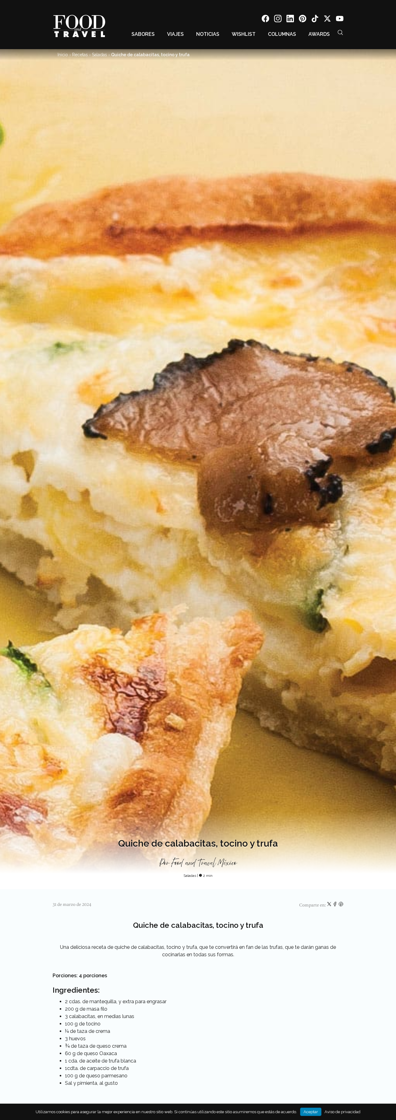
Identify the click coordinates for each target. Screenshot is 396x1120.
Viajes (175, 34)
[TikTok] (315, 19)
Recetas (80, 54)
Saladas (99, 54)
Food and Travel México (204, 863)
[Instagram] (278, 19)
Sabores (143, 34)
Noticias (207, 34)
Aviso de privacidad (342, 1111)
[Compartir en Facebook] (335, 905)
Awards (319, 34)
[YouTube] (339, 19)
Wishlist (244, 34)
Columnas (282, 34)
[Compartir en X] (330, 905)
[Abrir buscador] (340, 32)
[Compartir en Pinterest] (340, 905)
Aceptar (310, 1111)
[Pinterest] (302, 19)
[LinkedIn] (290, 19)
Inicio (63, 54)
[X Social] (327, 19)
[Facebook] (265, 19)
